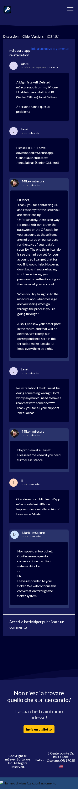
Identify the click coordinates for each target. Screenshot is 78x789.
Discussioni (11, 36)
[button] (70, 8)
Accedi (15, 621)
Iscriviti (30, 621)
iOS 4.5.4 (53, 36)
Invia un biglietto (39, 729)
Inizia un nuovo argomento (50, 48)
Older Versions (33, 36)
